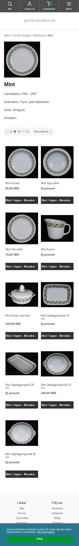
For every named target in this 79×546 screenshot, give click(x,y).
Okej (39, 538)
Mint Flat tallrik (14, 249)
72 (27, 131)
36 (19, 131)
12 (11, 131)
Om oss (22, 513)
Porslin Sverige (22, 35)
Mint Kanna (47, 249)
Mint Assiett (12, 183)
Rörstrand (39, 35)
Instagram (57, 513)
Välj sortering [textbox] (41, 131)
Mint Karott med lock (17, 315)
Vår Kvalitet (22, 518)
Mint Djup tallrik (50, 183)
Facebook (57, 508)
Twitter (57, 518)
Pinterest (57, 523)
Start (21, 508)
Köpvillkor (21, 523)
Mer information (45, 532)
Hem (7, 35)
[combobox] (43, 131)
